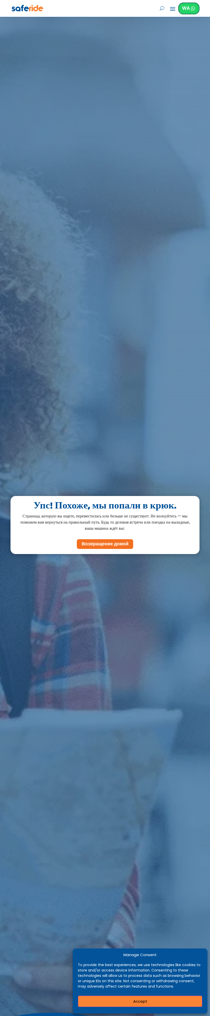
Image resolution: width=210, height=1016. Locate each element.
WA (186, 8)
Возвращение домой (105, 544)
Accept (140, 1001)
